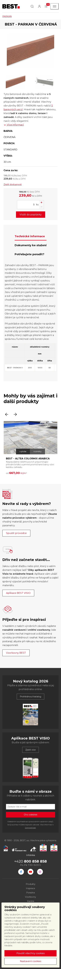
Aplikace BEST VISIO (18, 593)
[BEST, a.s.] (21, 872)
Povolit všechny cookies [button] (30, 953)
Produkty (30, 884)
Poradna (30, 892)
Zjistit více (30, 749)
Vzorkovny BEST (16, 652)
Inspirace (30, 888)
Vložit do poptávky (31, 214)
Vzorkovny (30, 897)
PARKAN (7, 16)
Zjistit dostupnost (13, 184)
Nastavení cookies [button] (30, 961)
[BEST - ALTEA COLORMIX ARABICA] (30, 437)
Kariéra (30, 901)
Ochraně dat (30, 828)
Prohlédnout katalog (30, 696)
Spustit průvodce (16, 533)
